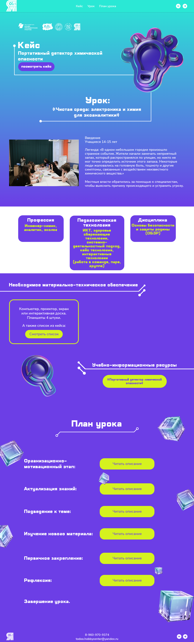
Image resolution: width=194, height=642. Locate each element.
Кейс (79, 6)
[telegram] (185, 6)
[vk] (178, 6)
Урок (91, 6)
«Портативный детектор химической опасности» (134, 381)
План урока (107, 6)
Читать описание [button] (127, 488)
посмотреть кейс (36, 66)
